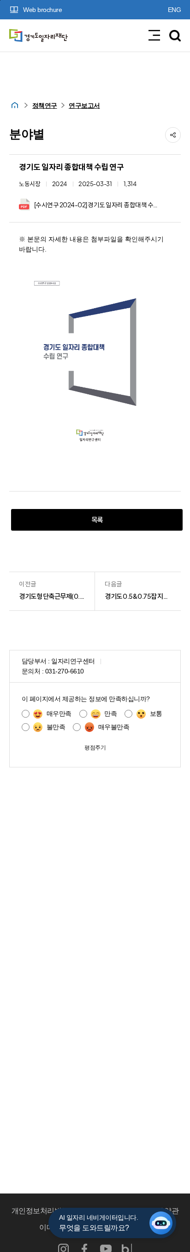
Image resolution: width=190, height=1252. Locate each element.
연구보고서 (84, 105)
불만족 (56, 727)
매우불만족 (113, 727)
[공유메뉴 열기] (173, 135)
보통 (156, 713)
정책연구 (44, 105)
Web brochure (42, 9)
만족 (110, 713)
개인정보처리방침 (40, 1211)
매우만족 (59, 713)
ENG (174, 9)
